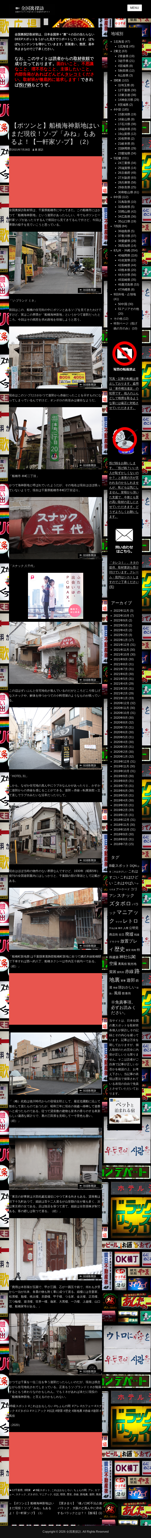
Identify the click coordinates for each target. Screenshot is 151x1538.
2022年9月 (121, 620)
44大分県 (124, 274)
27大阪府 (124, 177)
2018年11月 (121, 824)
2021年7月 (121, 669)
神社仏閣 (127, 957)
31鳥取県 (124, 201)
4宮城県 (123, 65)
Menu (134, 7)
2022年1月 (121, 640)
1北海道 (119, 41)
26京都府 (124, 172)
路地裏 (84, 1494)
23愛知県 (124, 153)
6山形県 (123, 75)
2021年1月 (121, 698)
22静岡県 (124, 148)
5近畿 (117, 158)
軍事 (123, 980)
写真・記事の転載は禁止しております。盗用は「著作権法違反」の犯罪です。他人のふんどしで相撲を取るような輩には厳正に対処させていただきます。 (124, 393)
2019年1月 (121, 815)
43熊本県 (124, 270)
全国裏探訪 (73, 1531)
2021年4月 (121, 683)
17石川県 (124, 124)
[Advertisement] (56, 182)
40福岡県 (124, 255)
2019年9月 (121, 776)
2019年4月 (121, 800)
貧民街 (120, 972)
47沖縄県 (124, 289)
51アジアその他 (128, 308)
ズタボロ (32, 1494)
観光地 (132, 963)
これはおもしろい (62, 1490)
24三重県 (124, 163)
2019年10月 (121, 771)
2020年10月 (121, 712)
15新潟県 (124, 114)
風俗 (98, 1494)
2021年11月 (121, 649)
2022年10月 (121, 615)
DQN (133, 866)
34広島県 (124, 216)
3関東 (27, 1490)
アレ (90, 1490)
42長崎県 (124, 265)
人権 (125, 928)
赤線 (76, 1494)
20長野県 (124, 138)
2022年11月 (121, 610)
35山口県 (124, 221)
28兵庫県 (124, 182)
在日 (121, 934)
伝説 (56, 1494)
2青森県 (123, 56)
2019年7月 (121, 785)
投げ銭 (25, 84)
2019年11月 (121, 766)
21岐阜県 (124, 143)
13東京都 (124, 95)
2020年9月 (121, 717)
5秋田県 (123, 70)
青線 (115, 987)
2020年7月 (121, 727)
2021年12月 (121, 644)
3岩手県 (123, 60)
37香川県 (124, 235)
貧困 (112, 972)
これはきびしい (119, 871)
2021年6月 (121, 674)
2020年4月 (121, 742)
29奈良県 (124, 187)
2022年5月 (121, 625)
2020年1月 (121, 756)
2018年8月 (121, 839)
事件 (120, 928)
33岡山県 (124, 211)
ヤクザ (118, 922)
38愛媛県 (124, 240)
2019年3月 (121, 805)
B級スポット (43, 1490)
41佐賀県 (124, 260)
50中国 (122, 304)
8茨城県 (123, 104)
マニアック (45, 1494)
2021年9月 (121, 659)
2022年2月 (121, 635)
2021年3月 (121, 688)
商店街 (113, 934)
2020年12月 (121, 703)
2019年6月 (121, 790)
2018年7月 (121, 844)
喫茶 (62, 1494)
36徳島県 (124, 231)
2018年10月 (121, 829)
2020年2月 (121, 751)
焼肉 (133, 950)
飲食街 (126, 993)
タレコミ (73, 74)
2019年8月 (121, 780)
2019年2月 (121, 810)
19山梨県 (124, 133)
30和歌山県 (125, 192)
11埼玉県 (124, 85)
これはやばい (125, 883)
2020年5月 (121, 737)
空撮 (113, 963)
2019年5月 (121, 795)
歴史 (69, 1494)
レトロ (130, 921)
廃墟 (129, 934)
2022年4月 (121, 630)
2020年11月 (121, 707)
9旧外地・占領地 (125, 294)
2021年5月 (121, 678)
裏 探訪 (39, 149)
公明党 (133, 928)
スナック (21, 1494)
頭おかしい (127, 987)
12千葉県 (17, 1490)
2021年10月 (121, 654)
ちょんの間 (80, 1490)
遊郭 (91, 1494)
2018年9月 (121, 834)
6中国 (117, 197)
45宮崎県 (124, 279)
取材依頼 (81, 58)
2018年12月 (121, 819)
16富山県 (124, 119)
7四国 (117, 226)
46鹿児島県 (125, 284)
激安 (128, 950)
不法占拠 (113, 928)
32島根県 (124, 206)
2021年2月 (121, 693)
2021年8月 (121, 664)
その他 (118, 318)
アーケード (123, 889)
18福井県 (124, 129)
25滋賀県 (124, 167)
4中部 (117, 109)
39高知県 (124, 245)
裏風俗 (122, 963)
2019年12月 (121, 761)
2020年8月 (121, 722)
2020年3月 (121, 746)
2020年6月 (121, 732)
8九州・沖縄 (122, 250)
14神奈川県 (125, 99)
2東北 (117, 51)
